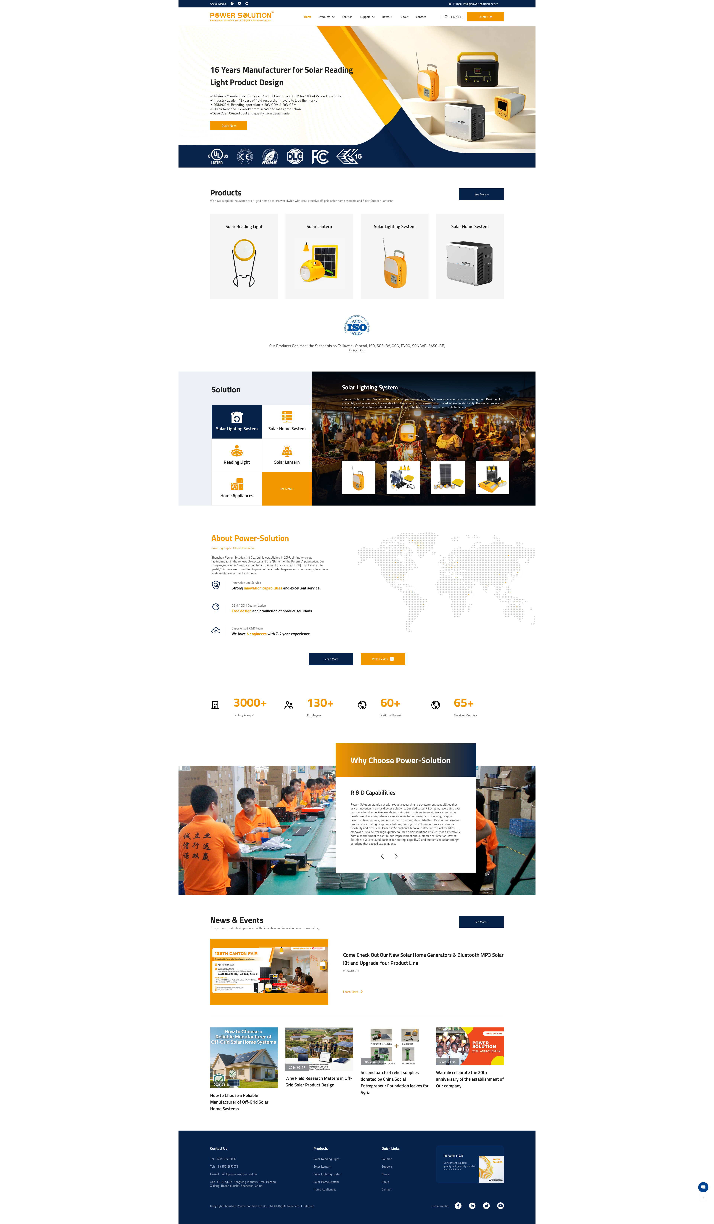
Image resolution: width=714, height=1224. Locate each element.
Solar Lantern (322, 1166)
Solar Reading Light (326, 1159)
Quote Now (229, 126)
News (385, 17)
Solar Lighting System (327, 1174)
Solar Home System (326, 1182)
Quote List (485, 17)
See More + (482, 194)
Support (365, 17)
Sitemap (309, 1206)
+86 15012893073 (227, 1166)
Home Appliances (324, 1189)
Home (307, 17)
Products (324, 17)
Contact (421, 17)
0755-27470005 (226, 1159)
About (405, 17)
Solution (347, 17)
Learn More (244, 280)
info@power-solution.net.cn (239, 1174)
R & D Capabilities (372, 792)
